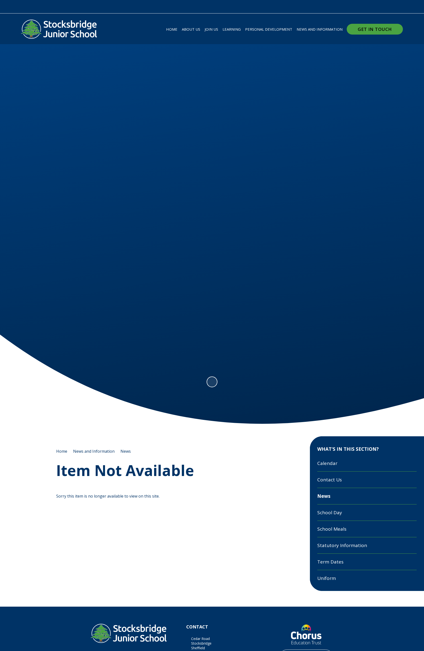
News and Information (94, 451)
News (125, 451)
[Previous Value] (26, 201)
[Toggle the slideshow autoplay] (212, 381)
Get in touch (375, 29)
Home (61, 451)
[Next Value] (397, 201)
